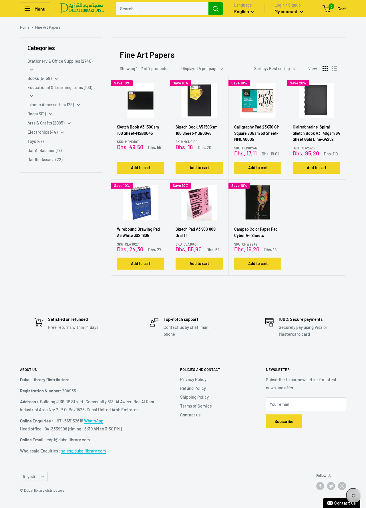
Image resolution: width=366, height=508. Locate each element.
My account (286, 11)
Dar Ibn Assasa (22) (44, 159)
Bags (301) (37, 113)
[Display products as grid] (325, 68)
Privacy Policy (193, 379)
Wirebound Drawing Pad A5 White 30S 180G (138, 232)
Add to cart (140, 167)
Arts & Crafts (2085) (46, 122)
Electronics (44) (42, 132)
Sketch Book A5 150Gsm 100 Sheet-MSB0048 (197, 130)
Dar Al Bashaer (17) (44, 150)
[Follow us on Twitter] (331, 486)
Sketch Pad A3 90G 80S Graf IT (196, 232)
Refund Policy (193, 388)
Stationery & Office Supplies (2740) (59, 61)
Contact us (190, 414)
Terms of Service (196, 405)
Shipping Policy (194, 397)
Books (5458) (39, 78)
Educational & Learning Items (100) (59, 87)
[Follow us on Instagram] (342, 486)
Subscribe (283, 421)
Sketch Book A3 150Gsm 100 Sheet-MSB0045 (138, 130)
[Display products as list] (334, 68)
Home (24, 27)
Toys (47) (35, 141)
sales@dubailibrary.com (83, 450)
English (29, 476)
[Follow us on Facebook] (320, 486)
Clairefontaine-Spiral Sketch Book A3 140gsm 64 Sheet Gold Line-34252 (316, 133)
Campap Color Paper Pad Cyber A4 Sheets (256, 232)
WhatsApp (93, 420)
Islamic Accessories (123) (51, 104)
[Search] (215, 8)
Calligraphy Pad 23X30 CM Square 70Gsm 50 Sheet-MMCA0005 (257, 133)
